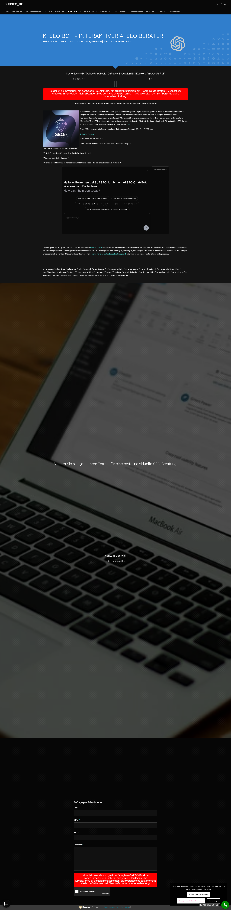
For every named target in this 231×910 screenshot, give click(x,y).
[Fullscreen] (147, 170)
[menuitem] (14, 11)
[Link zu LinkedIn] (224, 4)
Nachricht (78, 845)
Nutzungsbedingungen (149, 103)
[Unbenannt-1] (14, 4)
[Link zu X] (217, 4)
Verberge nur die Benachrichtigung (191, 901)
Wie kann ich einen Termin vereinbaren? (122, 204)
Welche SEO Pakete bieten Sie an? (89, 204)
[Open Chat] (6, 904)
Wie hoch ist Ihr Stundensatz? (124, 198)
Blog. (129, 124)
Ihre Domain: (78, 79)
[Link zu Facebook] (221, 4)
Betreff (77, 832)
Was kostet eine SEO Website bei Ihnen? (93, 198)
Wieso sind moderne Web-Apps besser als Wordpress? (107, 209)
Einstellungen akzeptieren (198, 894)
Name (76, 808)
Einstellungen (213, 901)
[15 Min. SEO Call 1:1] (225, 905)
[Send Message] (146, 228)
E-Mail (152, 79)
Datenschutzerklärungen (130, 103)
